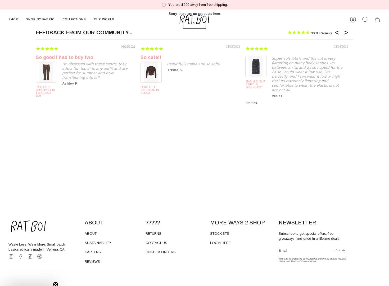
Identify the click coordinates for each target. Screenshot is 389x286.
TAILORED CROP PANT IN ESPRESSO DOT (45, 91)
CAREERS (93, 252)
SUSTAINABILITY (98, 243)
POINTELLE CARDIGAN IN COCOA (150, 90)
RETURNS (153, 234)
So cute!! (151, 57)
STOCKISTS (219, 234)
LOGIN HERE (220, 243)
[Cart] (377, 19)
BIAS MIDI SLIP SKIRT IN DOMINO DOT (255, 84)
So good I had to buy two (64, 57)
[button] (13, 19)
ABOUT (91, 234)
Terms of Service (300, 261)
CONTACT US (156, 243)
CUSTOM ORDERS (161, 252)
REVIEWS (92, 262)
